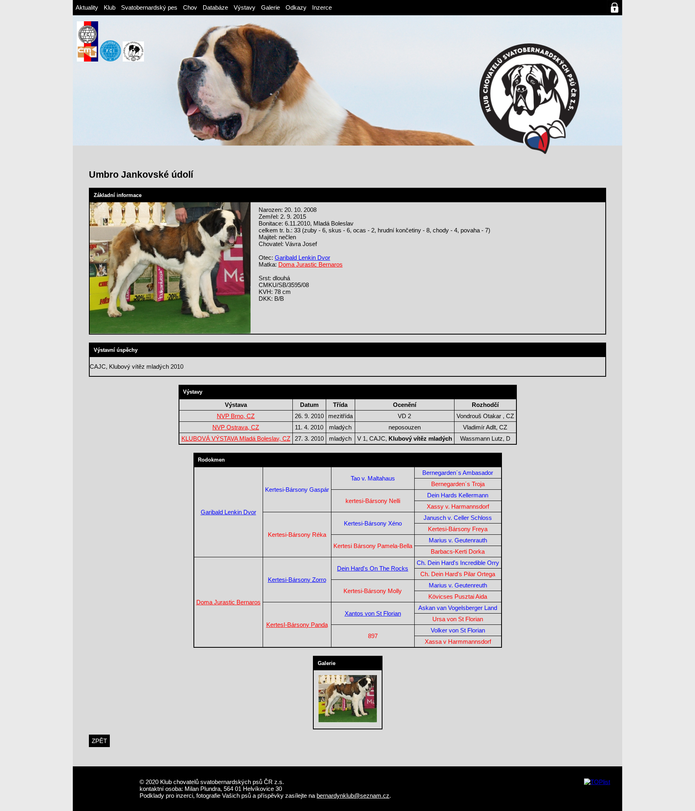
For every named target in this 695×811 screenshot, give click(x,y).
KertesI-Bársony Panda (297, 624)
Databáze (215, 7)
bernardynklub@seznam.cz (353, 795)
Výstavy (244, 7)
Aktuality (87, 7)
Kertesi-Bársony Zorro (297, 579)
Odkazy (296, 7)
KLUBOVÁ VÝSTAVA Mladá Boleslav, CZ (235, 438)
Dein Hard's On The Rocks (372, 568)
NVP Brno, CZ (236, 416)
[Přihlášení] (614, 7)
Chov (190, 7)
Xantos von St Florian (373, 613)
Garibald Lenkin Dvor (302, 257)
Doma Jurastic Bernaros (310, 264)
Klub (109, 7)
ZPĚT (99, 740)
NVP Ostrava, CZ (235, 427)
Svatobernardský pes (149, 7)
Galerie (270, 7)
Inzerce (322, 7)
